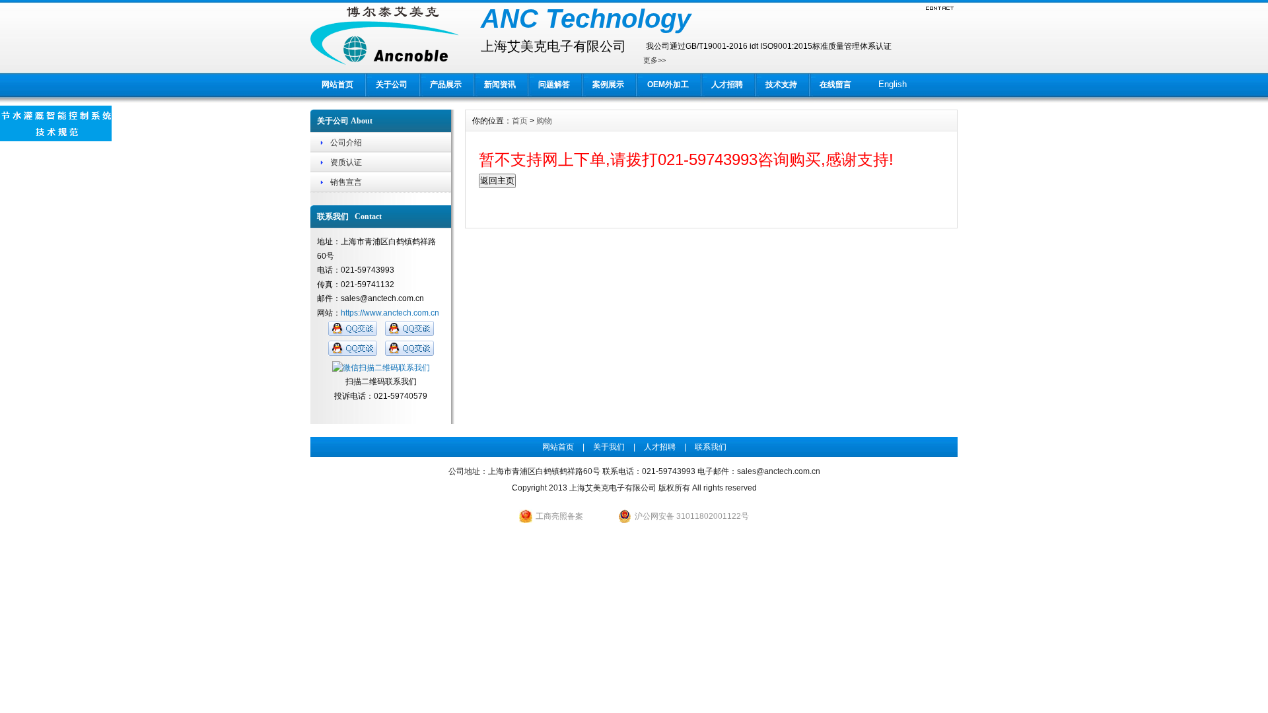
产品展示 (446, 84)
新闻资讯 (500, 84)
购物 (544, 120)
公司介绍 (346, 142)
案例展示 (608, 84)
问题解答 (554, 84)
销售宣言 (346, 182)
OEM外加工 (668, 84)
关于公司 (391, 84)
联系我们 (710, 447)
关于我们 (609, 447)
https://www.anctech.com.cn (390, 313)
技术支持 (781, 84)
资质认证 (346, 162)
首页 (520, 120)
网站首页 (337, 84)
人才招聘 (727, 84)
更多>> (654, 60)
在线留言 (835, 84)
